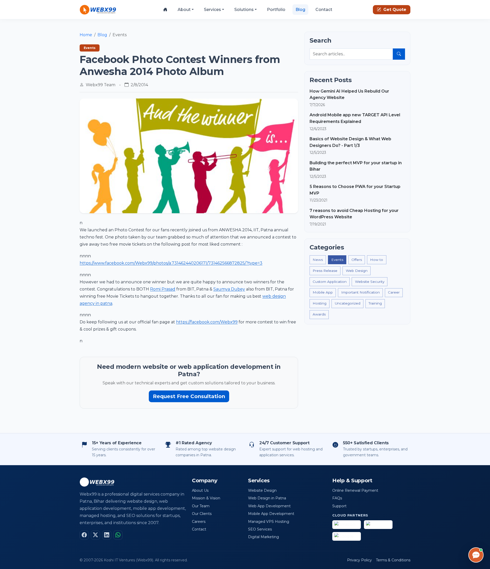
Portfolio (276, 9)
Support (339, 506)
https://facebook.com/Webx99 (207, 322)
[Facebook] (84, 535)
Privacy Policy (359, 560)
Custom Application (330, 282)
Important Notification (360, 292)
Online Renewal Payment (355, 490)
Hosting (319, 303)
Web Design (357, 271)
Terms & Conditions (393, 560)
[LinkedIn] (106, 535)
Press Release (325, 271)
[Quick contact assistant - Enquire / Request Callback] (476, 555)
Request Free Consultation (189, 396)
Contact (323, 9)
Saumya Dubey (229, 289)
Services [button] (212, 9)
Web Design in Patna (267, 498)
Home (86, 34)
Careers (198, 521)
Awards (319, 314)
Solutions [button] (244, 9)
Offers (356, 260)
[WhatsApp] (117, 535)
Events (337, 260)
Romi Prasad (162, 289)
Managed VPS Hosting (268, 521)
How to (376, 260)
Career (394, 292)
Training (375, 303)
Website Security (369, 282)
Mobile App (323, 292)
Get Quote (394, 9)
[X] (95, 535)
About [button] (184, 9)
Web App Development (269, 506)
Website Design (262, 490)
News (318, 260)
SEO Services (260, 529)
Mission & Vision (206, 498)
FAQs (337, 498)
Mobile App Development (271, 513)
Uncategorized (347, 303)
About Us (200, 490)
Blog (300, 9)
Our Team (201, 506)
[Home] (165, 9)
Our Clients (202, 513)
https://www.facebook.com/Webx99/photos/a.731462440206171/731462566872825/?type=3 (171, 263)
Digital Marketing (263, 537)
